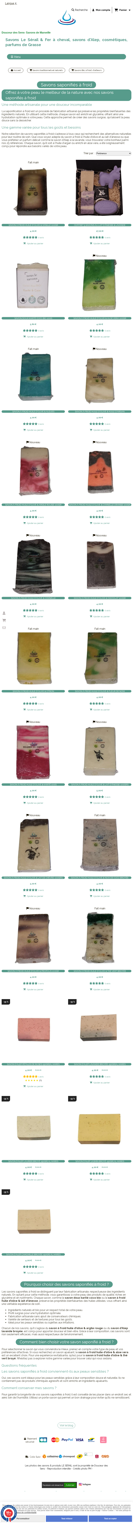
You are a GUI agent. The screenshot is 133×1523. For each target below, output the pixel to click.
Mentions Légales (15, 1491)
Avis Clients (66, 1496)
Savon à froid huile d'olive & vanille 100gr (33, 225)
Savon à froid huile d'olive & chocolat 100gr (100, 598)
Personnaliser (23, 1519)
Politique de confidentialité (70, 1491)
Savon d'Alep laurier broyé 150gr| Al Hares (33, 1161)
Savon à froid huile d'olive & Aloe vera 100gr (99, 318)
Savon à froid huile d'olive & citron (33, 691)
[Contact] (4, 628)
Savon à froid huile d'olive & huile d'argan (100, 411)
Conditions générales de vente (40, 1491)
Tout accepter (110, 1519)
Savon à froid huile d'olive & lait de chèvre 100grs (33, 878)
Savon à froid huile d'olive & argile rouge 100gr (33, 505)
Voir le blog (66, 1425)
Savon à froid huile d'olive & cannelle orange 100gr (99, 505)
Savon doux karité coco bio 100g (33, 318)
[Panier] (4, 620)
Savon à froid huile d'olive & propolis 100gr (33, 971)
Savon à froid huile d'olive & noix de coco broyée (99, 878)
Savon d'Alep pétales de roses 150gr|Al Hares (33, 1064)
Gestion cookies (92, 1491)
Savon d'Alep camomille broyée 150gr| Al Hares (33, 1254)
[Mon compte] (4, 613)
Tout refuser (67, 1519)
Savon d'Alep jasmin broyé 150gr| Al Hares (99, 1161)
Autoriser (70, 1485)
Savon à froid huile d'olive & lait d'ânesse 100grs (99, 784)
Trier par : (88, 153)
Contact (120, 1491)
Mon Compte (108, 1491)
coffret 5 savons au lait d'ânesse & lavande (99, 225)
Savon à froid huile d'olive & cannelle (33, 598)
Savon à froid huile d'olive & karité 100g (33, 784)
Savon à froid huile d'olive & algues (33, 411)
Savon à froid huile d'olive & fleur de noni (100, 691)
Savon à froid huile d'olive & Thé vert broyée (100, 971)
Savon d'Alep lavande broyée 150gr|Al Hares (100, 1064)
